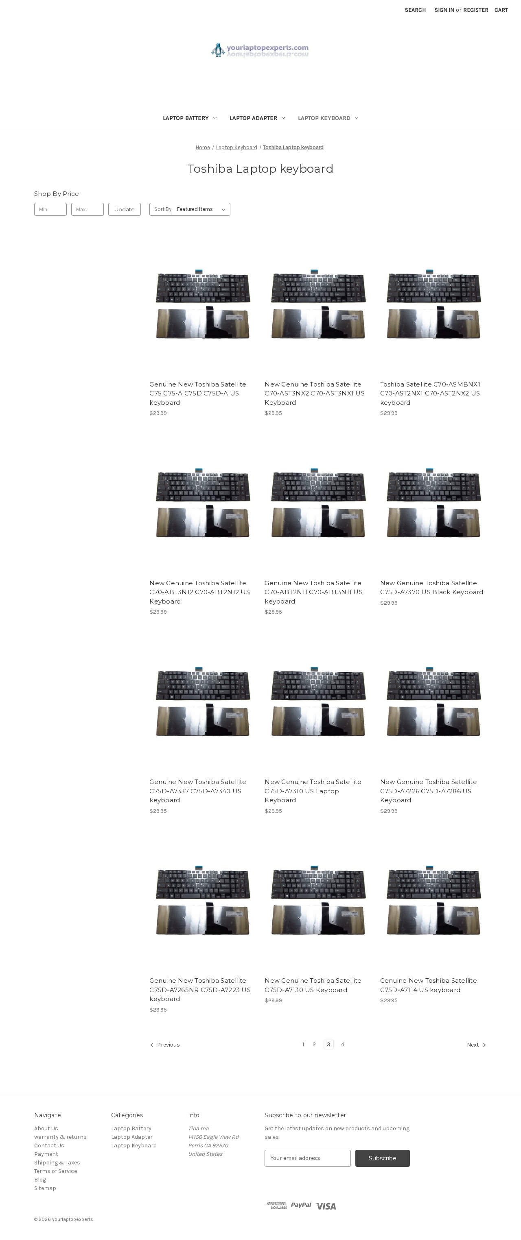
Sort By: (163, 209)
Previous (168, 1044)
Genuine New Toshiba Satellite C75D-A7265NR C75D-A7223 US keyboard (200, 990)
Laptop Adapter (253, 118)
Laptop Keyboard (324, 118)
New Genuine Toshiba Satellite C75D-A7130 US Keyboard (313, 985)
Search (415, 10)
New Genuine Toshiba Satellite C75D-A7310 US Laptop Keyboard (313, 791)
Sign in (444, 10)
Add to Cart (203, 320)
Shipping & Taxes (57, 1162)
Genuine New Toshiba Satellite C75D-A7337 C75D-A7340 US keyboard (197, 791)
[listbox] (203, 209)
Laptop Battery (186, 118)
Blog (40, 1179)
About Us (46, 1128)
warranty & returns (60, 1137)
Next (473, 1044)
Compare (200, 305)
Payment (46, 1154)
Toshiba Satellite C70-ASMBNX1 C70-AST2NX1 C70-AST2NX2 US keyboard (430, 393)
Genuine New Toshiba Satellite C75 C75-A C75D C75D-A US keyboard (197, 393)
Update (124, 209)
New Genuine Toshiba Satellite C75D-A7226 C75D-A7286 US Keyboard (428, 791)
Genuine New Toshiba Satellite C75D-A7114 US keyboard (428, 985)
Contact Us (49, 1145)
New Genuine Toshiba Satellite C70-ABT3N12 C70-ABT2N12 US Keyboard (199, 592)
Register (475, 10)
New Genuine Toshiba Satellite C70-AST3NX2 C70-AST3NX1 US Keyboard (315, 393)
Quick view (201, 291)
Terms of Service (55, 1171)
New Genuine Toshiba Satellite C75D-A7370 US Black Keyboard (432, 587)
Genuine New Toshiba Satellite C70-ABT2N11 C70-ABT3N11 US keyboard (314, 592)
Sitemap (45, 1188)
